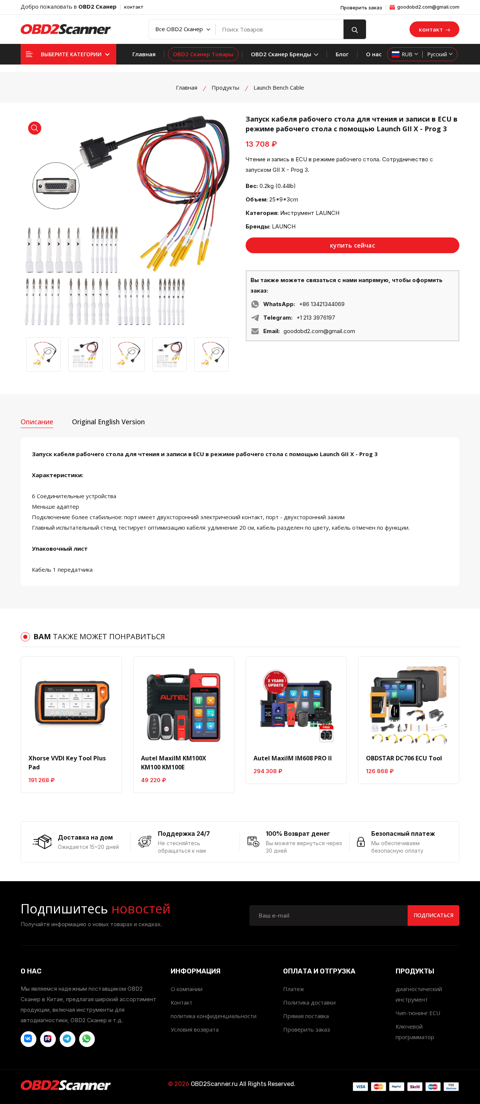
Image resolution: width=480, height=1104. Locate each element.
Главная (144, 54)
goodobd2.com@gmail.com (427, 7)
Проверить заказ (361, 7)
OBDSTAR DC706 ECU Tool (404, 758)
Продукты (225, 87)
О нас (374, 54)
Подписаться (433, 915)
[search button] (355, 29)
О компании (186, 989)
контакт (134, 7)
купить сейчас (352, 245)
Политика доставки (309, 1002)
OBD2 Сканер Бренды (282, 54)
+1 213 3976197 (315, 317)
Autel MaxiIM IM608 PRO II (293, 758)
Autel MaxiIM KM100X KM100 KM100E (173, 762)
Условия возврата (195, 1029)
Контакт (181, 1002)
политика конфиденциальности (213, 1016)
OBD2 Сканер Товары (203, 54)
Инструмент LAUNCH (309, 212)
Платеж (293, 989)
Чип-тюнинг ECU (418, 1013)
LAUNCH (284, 226)
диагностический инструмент (419, 994)
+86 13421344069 (322, 304)
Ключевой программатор (415, 1032)
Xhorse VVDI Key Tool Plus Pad (67, 762)
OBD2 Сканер (97, 6)
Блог (342, 54)
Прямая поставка (306, 1016)
